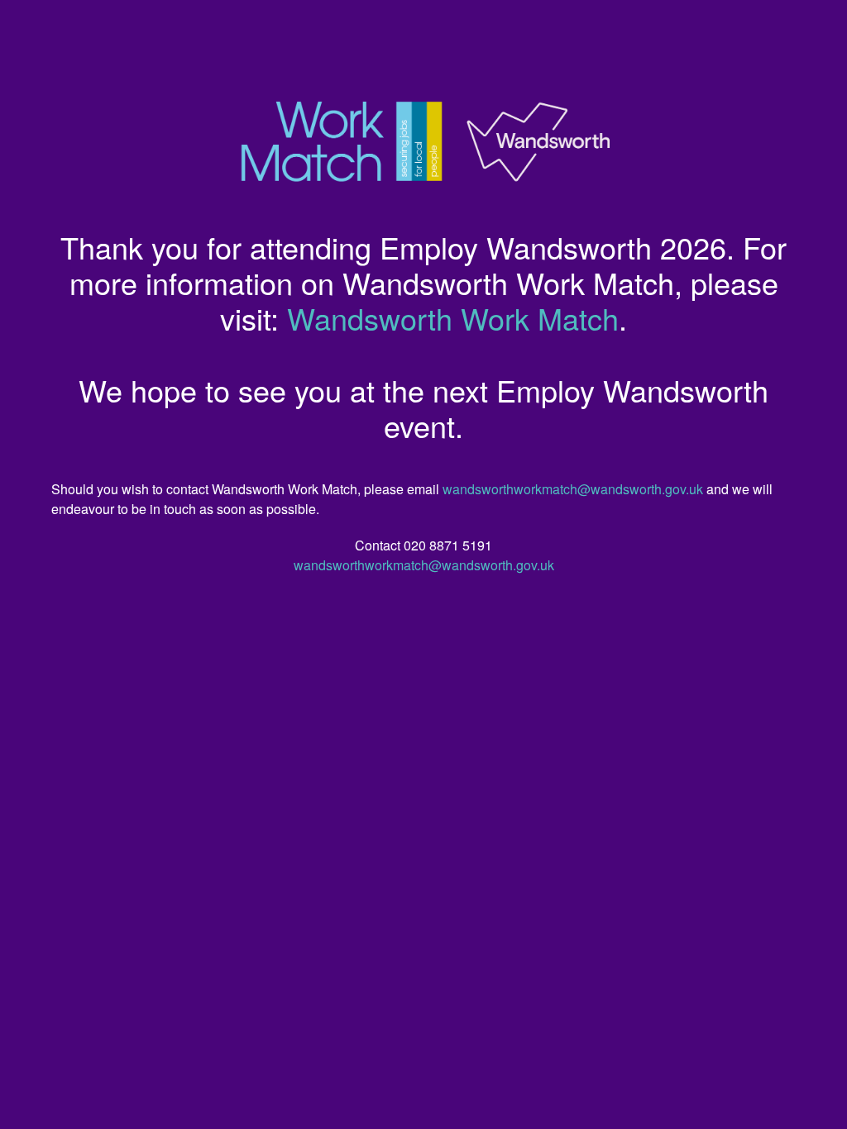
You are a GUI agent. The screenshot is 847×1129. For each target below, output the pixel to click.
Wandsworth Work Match (453, 318)
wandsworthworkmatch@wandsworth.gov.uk (573, 488)
